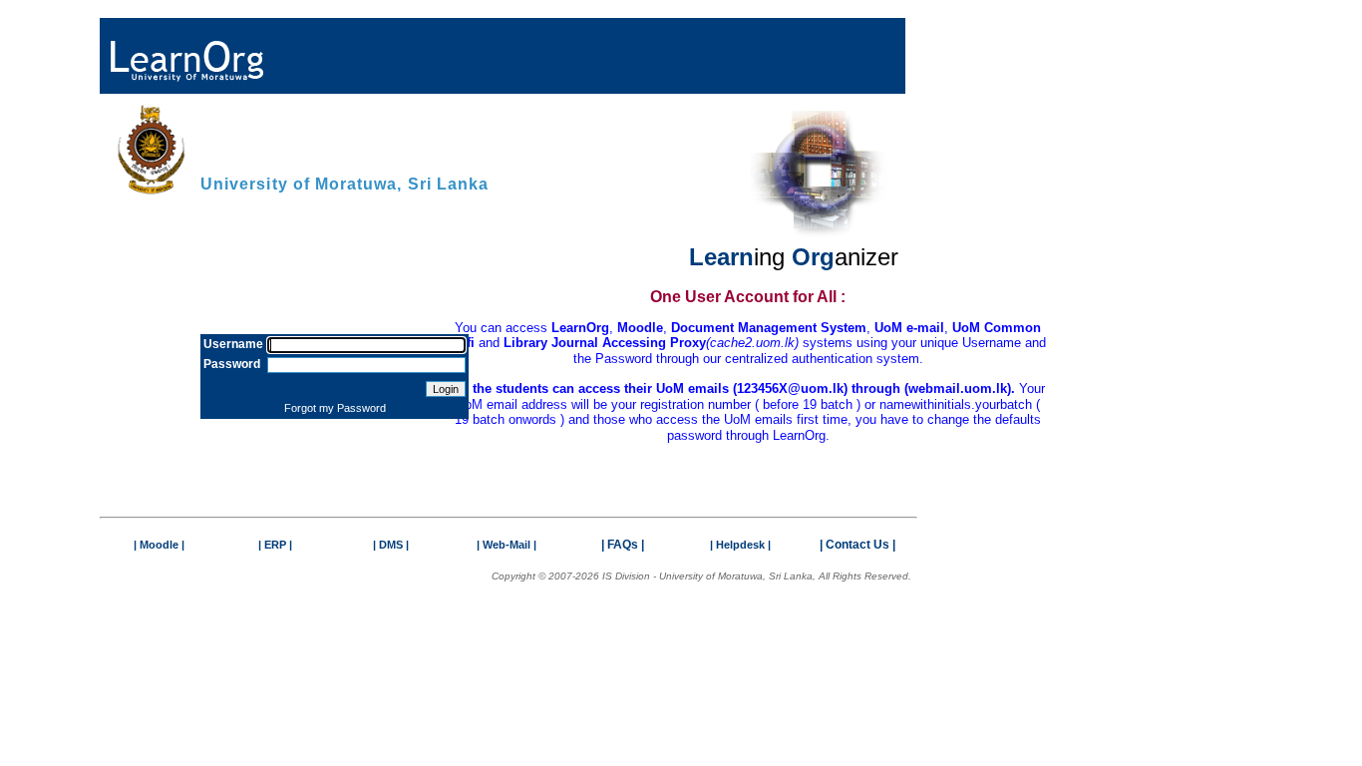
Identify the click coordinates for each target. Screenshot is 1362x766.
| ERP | (275, 545)
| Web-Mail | (506, 545)
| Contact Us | (857, 545)
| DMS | (391, 545)
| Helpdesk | (740, 545)
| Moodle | (159, 545)
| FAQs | (622, 545)
